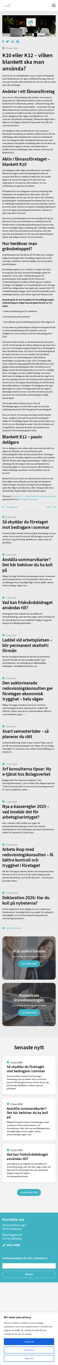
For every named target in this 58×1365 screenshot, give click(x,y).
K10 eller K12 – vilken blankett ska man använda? (33, 496)
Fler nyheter (29, 1192)
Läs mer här (29, 963)
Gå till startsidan (13, 928)
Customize (29, 1350)
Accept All (29, 1341)
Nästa (50, 507)
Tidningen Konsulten (28, 499)
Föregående (11, 507)
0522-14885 (13, 1245)
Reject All (29, 1358)
